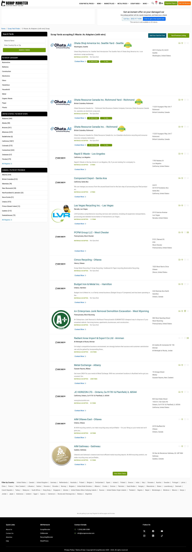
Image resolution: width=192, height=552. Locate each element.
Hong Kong (46, 490)
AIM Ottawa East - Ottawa (88, 419)
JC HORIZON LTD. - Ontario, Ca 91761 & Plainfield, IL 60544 (105, 392)
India (137, 482)
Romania (151, 482)
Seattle (85, 47)
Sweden (167, 482)
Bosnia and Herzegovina (66, 494)
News (99, 3)
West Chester (89, 236)
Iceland (28, 494)
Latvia (183, 482)
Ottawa (82, 263)
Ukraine (65, 490)
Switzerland (99, 482)
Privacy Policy (69, 550)
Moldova (166, 490)
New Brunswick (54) (9, 188)
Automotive (6, 62)
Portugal (175, 482)
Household (6, 89)
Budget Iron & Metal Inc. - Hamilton (93, 284)
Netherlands (63, 482)
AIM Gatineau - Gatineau (87, 446)
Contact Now (79, 61)
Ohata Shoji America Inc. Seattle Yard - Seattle (99, 43)
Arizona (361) (7, 128)
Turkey (17, 490)
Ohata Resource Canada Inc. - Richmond (95, 126)
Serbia (38, 486)
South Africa (36, 490)
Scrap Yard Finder (14, 29)
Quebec (77, 450)
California (77, 157)
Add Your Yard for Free (157, 35)
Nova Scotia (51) (8, 197)
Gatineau (83, 450)
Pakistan (121, 486)
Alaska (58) (6, 123)
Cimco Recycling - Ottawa (87, 259)
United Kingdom (42, 482)
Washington (78, 47)
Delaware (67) (7, 155)
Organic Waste (7, 98)
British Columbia (80, 103)
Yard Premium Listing (178, 35)
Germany (53, 482)
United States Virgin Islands (116, 490)
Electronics (6, 76)
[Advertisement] (48, 15)
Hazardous (6, 85)
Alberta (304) (6, 175)
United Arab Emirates (84, 486)
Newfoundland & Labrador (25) (12, 193)
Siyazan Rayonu (79, 369)
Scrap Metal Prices (86, 3)
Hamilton (83, 288)
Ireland (115, 482)
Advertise (9, 537)
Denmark (178, 486)
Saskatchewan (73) (8, 215)
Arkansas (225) (7, 132)
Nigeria (139, 490)
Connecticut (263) (8, 150)
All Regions (6, 164)
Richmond (89, 103)
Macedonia (150, 486)
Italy (143, 482)
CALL (107, 61)
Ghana (159, 486)
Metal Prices (123, 3)
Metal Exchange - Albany (87, 365)
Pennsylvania (78, 236)
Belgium (89, 482)
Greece (130, 482)
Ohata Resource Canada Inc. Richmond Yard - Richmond (104, 99)
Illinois (76, 263)
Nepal (147, 490)
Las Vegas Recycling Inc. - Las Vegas (93, 205)
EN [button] (162, 3)
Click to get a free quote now (154, 19)
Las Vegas (84, 209)
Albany (88, 369)
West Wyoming (89, 315)
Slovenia (47, 486)
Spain (108, 482)
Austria (158, 482)
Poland (81, 482)
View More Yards (120, 474)
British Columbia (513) (10, 179)
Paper (4, 103)
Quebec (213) (7, 211)
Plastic (4, 107)
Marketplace (109, 3)
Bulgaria (71, 486)
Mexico (174, 490)
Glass (4, 80)
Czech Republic (7, 490)
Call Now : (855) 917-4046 (132, 19)
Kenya (182, 490)
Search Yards (24, 50)
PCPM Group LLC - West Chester (91, 232)
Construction (6, 71)
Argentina (88, 494)
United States (21, 482)
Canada (31, 482)
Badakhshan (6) (7, 137)
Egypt (36, 494)
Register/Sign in (171, 3)
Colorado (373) (7, 146)
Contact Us (9, 533)
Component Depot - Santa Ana (90, 178)
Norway (63, 486)
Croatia (104, 486)
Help (7, 541)
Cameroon (51, 494)
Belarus (80, 494)
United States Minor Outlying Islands (83, 490)
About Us (9, 529)
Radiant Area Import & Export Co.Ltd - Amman (99, 338)
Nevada (76, 209)
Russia (101, 490)
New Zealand (20, 486)
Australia (73, 482)
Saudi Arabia (131, 486)
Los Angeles (85, 157)
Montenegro (156, 490)
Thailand (132, 490)
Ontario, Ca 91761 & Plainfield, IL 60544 (95, 396)
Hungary (141, 486)
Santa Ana (84, 182)
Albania (97, 486)
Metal (4, 94)
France (10, 486)
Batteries (5, 67)
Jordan (4, 494)
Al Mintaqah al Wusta (81, 342)
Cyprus (42, 494)
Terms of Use (80, 550)
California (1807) (8, 141)
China (4, 486)
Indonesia (19, 494)
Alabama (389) (7, 119)
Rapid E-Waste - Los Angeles (89, 153)
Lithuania (31, 486)
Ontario (76, 288)
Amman (92, 342)
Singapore (56, 490)
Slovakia (55, 486)
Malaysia (26, 490)
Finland (122, 482)
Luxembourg (168, 486)
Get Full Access (184, 3)
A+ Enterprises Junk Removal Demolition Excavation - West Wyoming (111, 311)
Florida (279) (6, 159)
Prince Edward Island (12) (11, 206)
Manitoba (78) (7, 184)
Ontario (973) (6, 202)
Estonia (112, 486)
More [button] (145, 3)
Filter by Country (8, 482)
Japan (11, 494)
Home (3, 29)
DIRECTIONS (94, 61)
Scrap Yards (135, 3)
